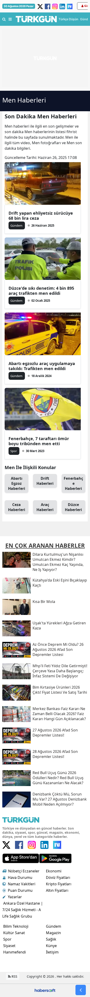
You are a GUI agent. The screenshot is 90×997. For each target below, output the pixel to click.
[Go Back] (80, 990)
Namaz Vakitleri (21, 883)
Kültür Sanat (14, 932)
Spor (7, 939)
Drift (45, 481)
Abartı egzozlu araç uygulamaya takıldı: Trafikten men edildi (42, 366)
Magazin (53, 932)
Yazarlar (15, 896)
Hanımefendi (14, 952)
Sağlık (51, 939)
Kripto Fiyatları (58, 883)
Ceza (16, 507)
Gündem (53, 926)
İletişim (52, 952)
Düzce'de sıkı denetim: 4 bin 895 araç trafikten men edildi (41, 291)
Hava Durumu (20, 877)
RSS (14, 976)
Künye (51, 945)
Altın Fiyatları (57, 890)
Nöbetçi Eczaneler (23, 871)
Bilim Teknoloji (15, 926)
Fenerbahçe (73, 483)
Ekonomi (53, 871)
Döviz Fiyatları (58, 877)
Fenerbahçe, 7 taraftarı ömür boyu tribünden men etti (39, 441)
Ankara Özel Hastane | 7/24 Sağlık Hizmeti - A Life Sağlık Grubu (22, 910)
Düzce (73, 507)
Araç (45, 507)
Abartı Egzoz (16, 483)
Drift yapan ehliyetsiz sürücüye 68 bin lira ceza (41, 216)
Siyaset (9, 945)
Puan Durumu (20, 890)
